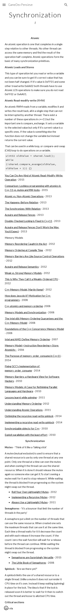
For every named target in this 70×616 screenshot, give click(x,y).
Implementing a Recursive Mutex (29, 497)
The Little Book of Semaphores (29, 562)
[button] (4, 4)
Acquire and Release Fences (20, 214)
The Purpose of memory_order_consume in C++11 (33, 355)
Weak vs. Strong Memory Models (23, 273)
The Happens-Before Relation (21, 202)
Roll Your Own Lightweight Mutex (30, 492)
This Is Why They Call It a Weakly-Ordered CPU (31, 279)
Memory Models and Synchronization (25, 312)
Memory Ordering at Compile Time (24, 250)
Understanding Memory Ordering (23, 403)
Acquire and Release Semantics (22, 266)
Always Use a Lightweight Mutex (30, 502)
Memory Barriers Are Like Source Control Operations (34, 256)
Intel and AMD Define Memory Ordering (27, 339)
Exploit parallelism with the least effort (26, 434)
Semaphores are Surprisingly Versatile (32, 557)
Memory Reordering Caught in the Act (26, 243)
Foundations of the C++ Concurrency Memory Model (34, 329)
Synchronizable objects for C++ (22, 428)
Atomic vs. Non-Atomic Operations (24, 196)
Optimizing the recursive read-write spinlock (29, 416)
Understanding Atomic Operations (24, 410)
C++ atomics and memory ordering (24, 306)
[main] (35, 18)
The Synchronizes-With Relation (23, 208)
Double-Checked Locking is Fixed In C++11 (28, 221)
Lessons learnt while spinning (21, 397)
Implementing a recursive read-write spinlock (29, 422)
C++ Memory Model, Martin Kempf (24, 289)
